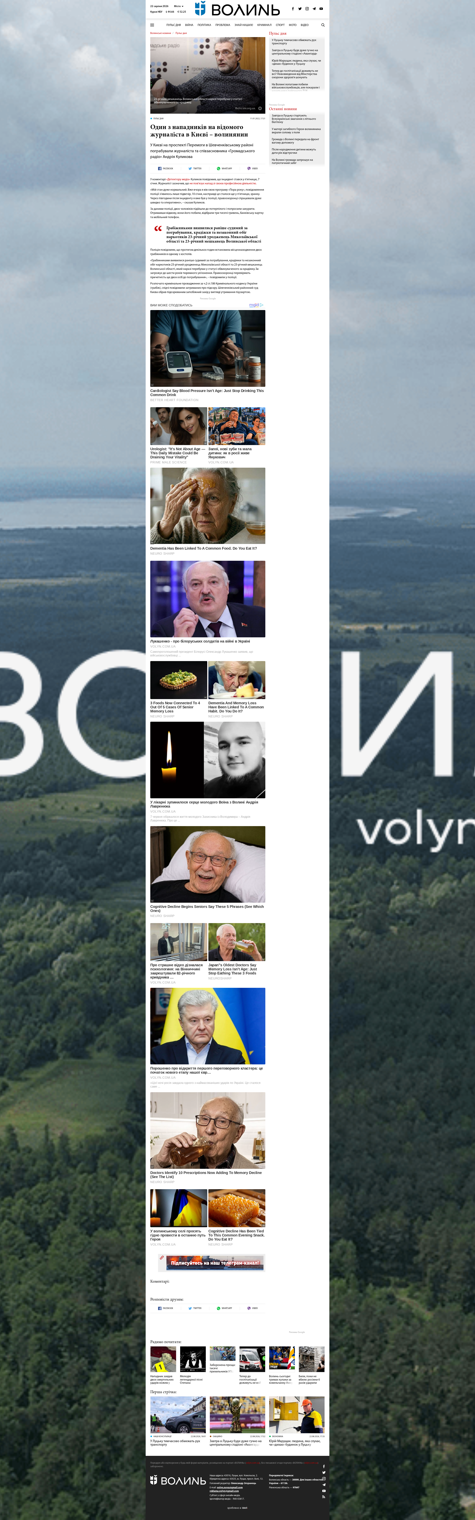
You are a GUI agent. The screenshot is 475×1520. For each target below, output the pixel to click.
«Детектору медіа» (178, 179)
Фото (293, 25)
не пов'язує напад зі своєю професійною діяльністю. (223, 183)
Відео (305, 25)
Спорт (280, 25)
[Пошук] (323, 25)
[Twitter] (300, 9)
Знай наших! (244, 25)
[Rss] (324, 1497)
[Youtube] (321, 9)
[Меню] (152, 25)
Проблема (222, 25)
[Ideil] (237, 1508)
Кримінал (264, 25)
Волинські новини (160, 33)
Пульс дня (173, 25)
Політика (204, 25)
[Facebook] (293, 9)
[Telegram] (314, 9)
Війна (189, 25)
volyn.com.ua (252, 1463)
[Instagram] (307, 9)
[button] (179, 6)
